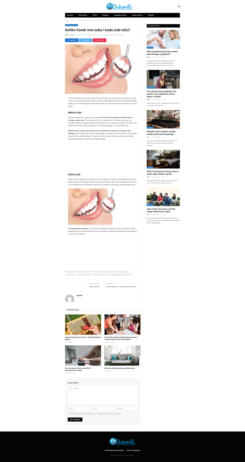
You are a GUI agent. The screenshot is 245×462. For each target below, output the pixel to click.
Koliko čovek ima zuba (84, 275)
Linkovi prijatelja (133, 450)
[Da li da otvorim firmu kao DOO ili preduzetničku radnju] (83, 355)
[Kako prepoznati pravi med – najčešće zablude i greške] (83, 324)
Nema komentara (109, 35)
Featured (150, 127)
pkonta (72, 35)
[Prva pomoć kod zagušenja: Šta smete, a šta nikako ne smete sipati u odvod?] (163, 79)
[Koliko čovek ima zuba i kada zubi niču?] (102, 69)
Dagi (148, 137)
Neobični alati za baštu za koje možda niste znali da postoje (161, 132)
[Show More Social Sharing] (109, 40)
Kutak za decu (137, 15)
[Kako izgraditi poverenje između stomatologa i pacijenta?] (163, 39)
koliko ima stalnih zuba (117, 275)
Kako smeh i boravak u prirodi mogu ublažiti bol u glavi (161, 210)
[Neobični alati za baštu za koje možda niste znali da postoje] (163, 119)
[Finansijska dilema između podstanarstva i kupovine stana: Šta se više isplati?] (122, 324)
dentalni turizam (71, 272)
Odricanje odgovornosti (114, 450)
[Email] (58, 123)
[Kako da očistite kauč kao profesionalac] (122, 355)
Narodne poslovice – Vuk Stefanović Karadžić (121, 287)
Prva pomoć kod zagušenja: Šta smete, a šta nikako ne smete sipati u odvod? (161, 94)
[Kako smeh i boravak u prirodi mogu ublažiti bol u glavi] (163, 196)
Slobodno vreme (120, 15)
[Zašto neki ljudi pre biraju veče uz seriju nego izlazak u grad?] (163, 159)
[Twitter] (58, 108)
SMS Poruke (82, 15)
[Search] (179, 6)
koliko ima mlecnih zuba (101, 275)
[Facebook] (58, 103)
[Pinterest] (58, 118)
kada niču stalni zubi (111, 272)
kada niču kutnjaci (97, 272)
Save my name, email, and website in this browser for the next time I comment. (95, 414)
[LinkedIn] (58, 113)
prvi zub (129, 275)
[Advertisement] (103, 156)
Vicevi (95, 15)
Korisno (105, 15)
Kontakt (151, 15)
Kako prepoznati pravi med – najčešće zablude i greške (83, 338)
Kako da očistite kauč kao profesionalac (120, 368)
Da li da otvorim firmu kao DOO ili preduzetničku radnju (78, 369)
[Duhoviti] (98, 6)
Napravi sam (151, 87)
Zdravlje (150, 47)
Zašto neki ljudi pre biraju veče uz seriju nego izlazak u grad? (163, 172)
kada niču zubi (124, 272)
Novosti (70, 15)
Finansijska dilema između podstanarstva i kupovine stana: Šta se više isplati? (121, 338)
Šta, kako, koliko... (71, 25)
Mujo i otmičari (94, 287)
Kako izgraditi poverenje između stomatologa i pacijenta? (162, 52)
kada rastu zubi (70, 275)
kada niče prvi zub (83, 272)
